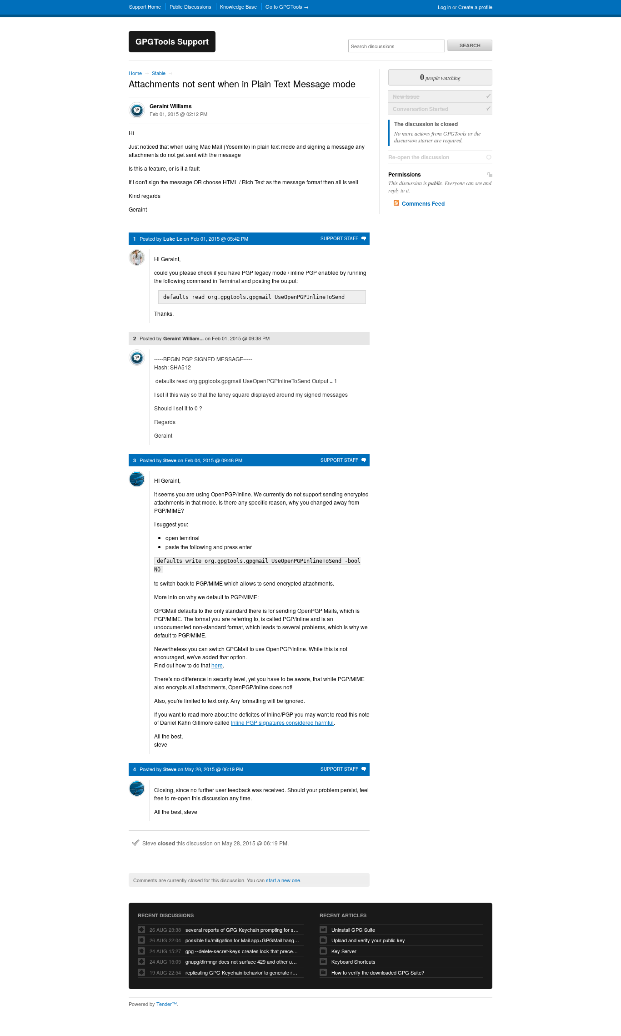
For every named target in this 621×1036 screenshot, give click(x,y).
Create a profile (475, 6)
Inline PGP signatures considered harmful (282, 722)
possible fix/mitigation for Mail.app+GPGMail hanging (242, 940)
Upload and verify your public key (368, 940)
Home (135, 72)
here (217, 665)
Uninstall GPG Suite (353, 929)
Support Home (145, 6)
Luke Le (172, 238)
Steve (169, 460)
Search (470, 45)
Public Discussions (190, 6)
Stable (158, 72)
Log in (444, 6)
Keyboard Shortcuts (353, 961)
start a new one (283, 880)
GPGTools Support (172, 41)
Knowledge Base (238, 6)
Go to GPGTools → (287, 6)
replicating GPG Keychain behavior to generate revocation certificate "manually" (242, 972)
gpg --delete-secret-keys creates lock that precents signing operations (242, 951)
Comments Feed (423, 203)
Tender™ (166, 1003)
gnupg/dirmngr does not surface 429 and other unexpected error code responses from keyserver (242, 961)
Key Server (343, 951)
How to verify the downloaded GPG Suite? (377, 972)
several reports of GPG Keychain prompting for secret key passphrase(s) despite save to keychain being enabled (242, 929)
